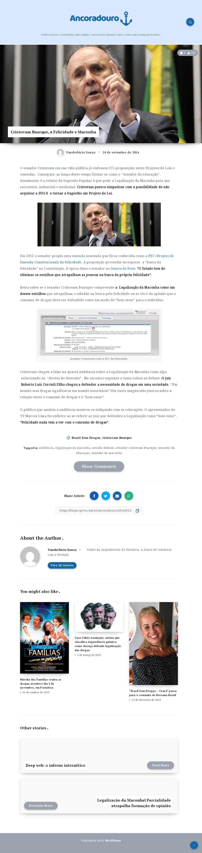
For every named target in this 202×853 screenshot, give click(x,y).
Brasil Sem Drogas (86, 438)
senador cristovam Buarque (136, 448)
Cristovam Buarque (117, 438)
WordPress (113, 840)
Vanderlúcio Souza (62, 550)
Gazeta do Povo (122, 268)
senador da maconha (107, 453)
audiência (46, 448)
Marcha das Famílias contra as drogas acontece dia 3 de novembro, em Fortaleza (40, 684)
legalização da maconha (72, 448)
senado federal (103, 448)
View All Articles (62, 565)
